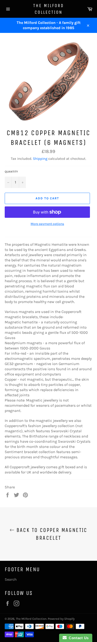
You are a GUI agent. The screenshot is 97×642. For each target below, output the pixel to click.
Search (11, 579)
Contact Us (78, 638)
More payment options (47, 224)
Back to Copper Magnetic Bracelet (50, 534)
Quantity (11, 171)
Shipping (40, 158)
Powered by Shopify (61, 618)
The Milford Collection (48, 9)
